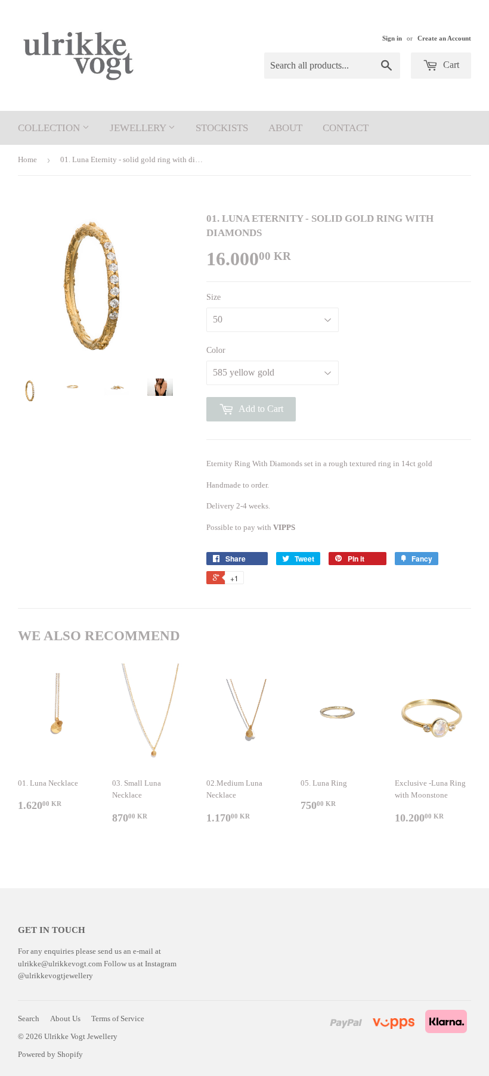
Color (215, 350)
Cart (450, 65)
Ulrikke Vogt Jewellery (80, 1036)
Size (213, 297)
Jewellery (139, 128)
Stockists (222, 128)
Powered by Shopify (50, 1054)
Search (28, 1018)
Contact (346, 128)
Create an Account (444, 38)
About (285, 128)
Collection (50, 128)
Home (27, 159)
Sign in (392, 38)
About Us (65, 1018)
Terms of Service (117, 1018)
